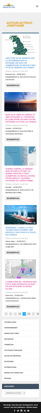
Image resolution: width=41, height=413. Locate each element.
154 (19, 314)
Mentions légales (31, 407)
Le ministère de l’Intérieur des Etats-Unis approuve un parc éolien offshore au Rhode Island (21, 285)
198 (38, 314)
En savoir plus (13, 85)
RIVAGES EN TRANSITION (13, 373)
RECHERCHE (8, 339)
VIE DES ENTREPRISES (12, 356)
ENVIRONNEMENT (11, 328)
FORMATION (8, 345)
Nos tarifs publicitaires (18, 407)
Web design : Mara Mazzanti (12, 405)
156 (28, 314)
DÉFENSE (7, 378)
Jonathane (15, 71)
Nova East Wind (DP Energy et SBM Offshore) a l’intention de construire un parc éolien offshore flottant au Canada (20, 118)
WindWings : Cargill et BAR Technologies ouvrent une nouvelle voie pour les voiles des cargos (20, 231)
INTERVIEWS (9, 361)
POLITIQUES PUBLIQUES (13, 350)
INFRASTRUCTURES (11, 333)
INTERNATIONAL (10, 367)
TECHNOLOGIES (10, 322)
